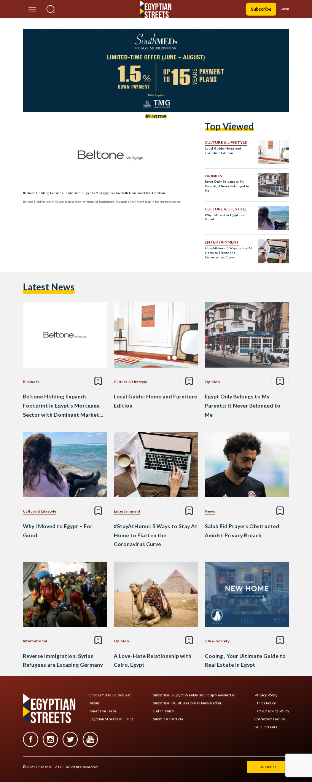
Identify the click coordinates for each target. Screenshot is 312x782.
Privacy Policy (266, 695)
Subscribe (261, 8)
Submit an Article (168, 719)
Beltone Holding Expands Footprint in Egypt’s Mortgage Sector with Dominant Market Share (94, 193)
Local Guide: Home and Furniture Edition (223, 151)
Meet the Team (102, 711)
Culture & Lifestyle (226, 142)
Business (31, 381)
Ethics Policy (265, 703)
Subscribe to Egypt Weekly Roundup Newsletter (194, 695)
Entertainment (222, 242)
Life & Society (217, 641)
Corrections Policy (270, 719)
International (35, 641)
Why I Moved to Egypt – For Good (226, 217)
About (94, 703)
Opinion (214, 176)
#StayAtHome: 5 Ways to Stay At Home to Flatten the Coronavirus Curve (228, 252)
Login (284, 9)
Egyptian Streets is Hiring (111, 719)
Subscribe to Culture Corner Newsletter (187, 703)
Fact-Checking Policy (272, 711)
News (210, 511)
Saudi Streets (266, 727)
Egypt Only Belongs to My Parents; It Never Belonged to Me (227, 186)
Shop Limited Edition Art (110, 695)
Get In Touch (163, 711)
